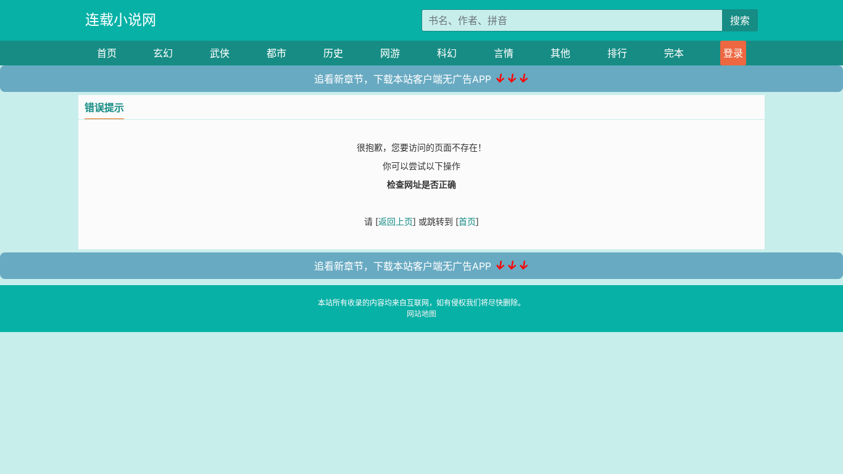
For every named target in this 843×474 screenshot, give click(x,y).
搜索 (740, 20)
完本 (674, 53)
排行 (617, 53)
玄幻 (163, 53)
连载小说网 (120, 19)
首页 (107, 53)
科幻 (447, 53)
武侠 (220, 53)
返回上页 (395, 221)
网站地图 (421, 313)
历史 (333, 53)
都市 (276, 53)
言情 (503, 53)
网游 (390, 53)
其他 (560, 53)
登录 (733, 53)
